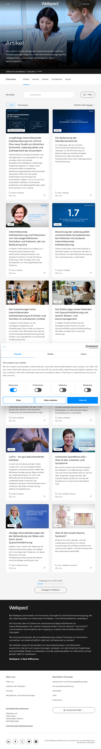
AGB (54, 695)
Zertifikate (56, 691)
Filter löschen (23, 105)
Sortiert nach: (80, 105)
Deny (18, 400)
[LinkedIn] (8, 741)
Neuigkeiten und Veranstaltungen (20, 695)
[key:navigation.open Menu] (8, 4)
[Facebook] (15, 741)
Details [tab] (51, 354)
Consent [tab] (17, 354)
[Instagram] (36, 741)
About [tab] (83, 354)
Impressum (57, 700)
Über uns (10, 682)
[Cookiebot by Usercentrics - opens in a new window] (87, 347)
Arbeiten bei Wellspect (15, 686)
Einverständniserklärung (63, 686)
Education (11, 80)
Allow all (82, 400)
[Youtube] (29, 741)
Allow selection (50, 400)
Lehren (45, 79)
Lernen (35, 79)
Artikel (26, 79)
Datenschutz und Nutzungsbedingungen (70, 682)
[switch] (38, 390)
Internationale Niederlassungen (19, 726)
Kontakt (9, 691)
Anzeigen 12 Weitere (50, 590)
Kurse (68, 79)
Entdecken (57, 79)
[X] (22, 741)
